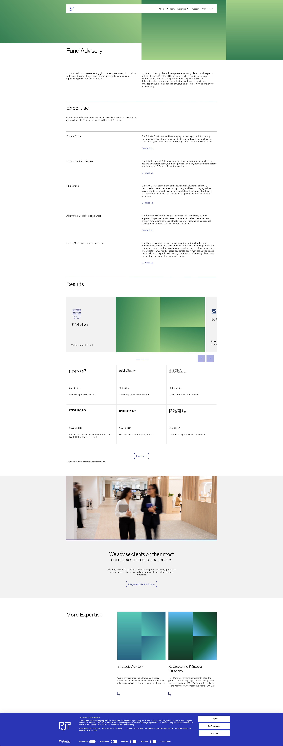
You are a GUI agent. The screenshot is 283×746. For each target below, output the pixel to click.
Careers (205, 9)
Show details (166, 742)
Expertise (181, 9)
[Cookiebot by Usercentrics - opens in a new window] (64, 741)
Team (172, 9)
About (161, 9)
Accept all (214, 719)
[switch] (114, 741)
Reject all (214, 733)
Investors (195, 9)
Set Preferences (214, 726)
